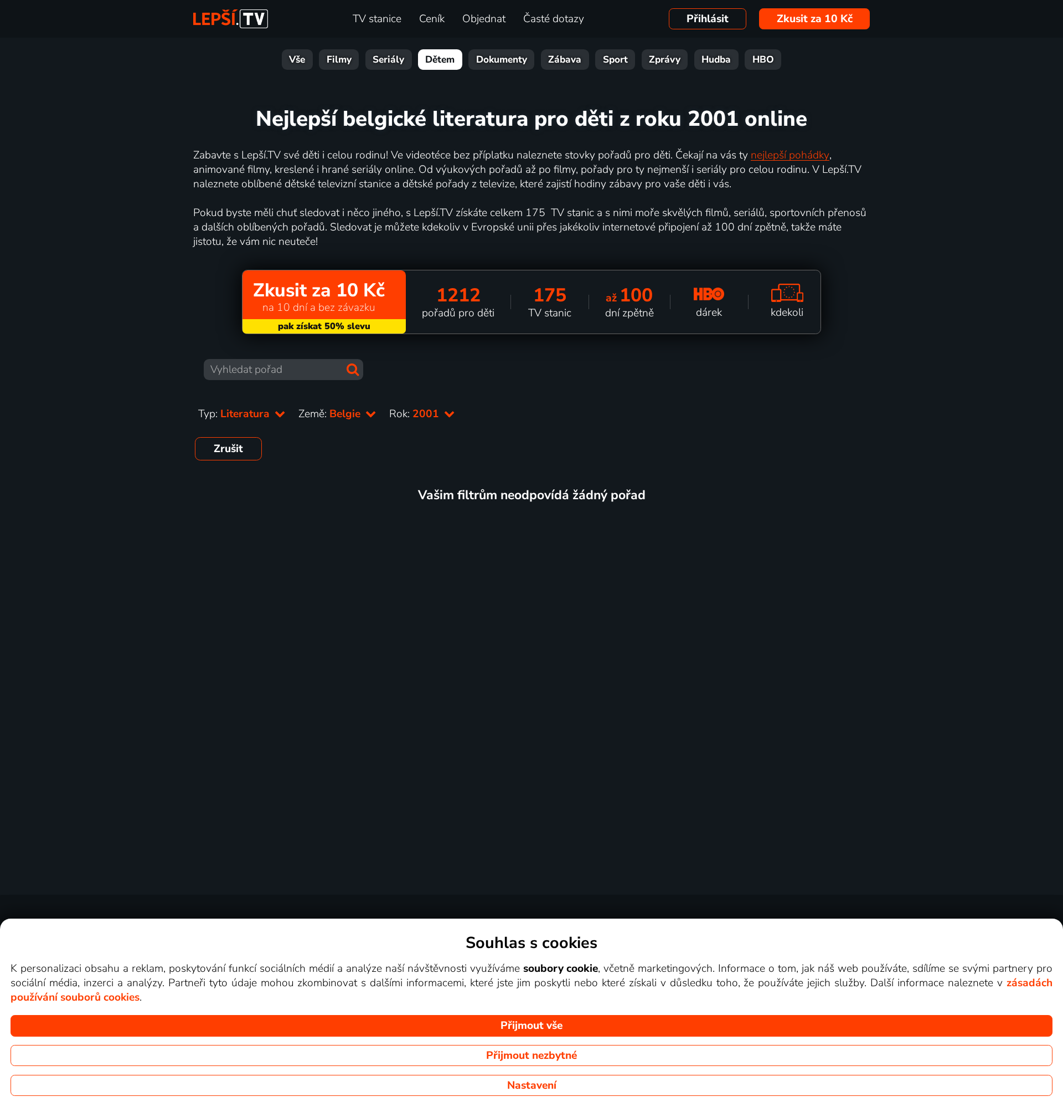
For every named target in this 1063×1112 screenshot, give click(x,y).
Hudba (716, 59)
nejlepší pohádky (790, 155)
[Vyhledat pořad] (352, 369)
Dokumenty (501, 59)
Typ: (235, 414)
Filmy (339, 59)
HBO (763, 59)
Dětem (440, 59)
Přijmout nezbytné (531, 1055)
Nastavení (531, 1085)
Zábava (564, 59)
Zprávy (664, 59)
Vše (297, 59)
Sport (615, 59)
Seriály (388, 59)
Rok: (415, 414)
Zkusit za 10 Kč (815, 19)
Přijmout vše (531, 1025)
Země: (330, 414)
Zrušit (228, 449)
